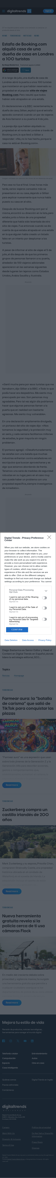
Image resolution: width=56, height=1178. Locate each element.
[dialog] (28, 589)
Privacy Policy (44, 640)
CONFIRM (17, 630)
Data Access (28, 640)
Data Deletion (11, 640)
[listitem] (28, 591)
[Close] (50, 538)
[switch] (44, 597)
